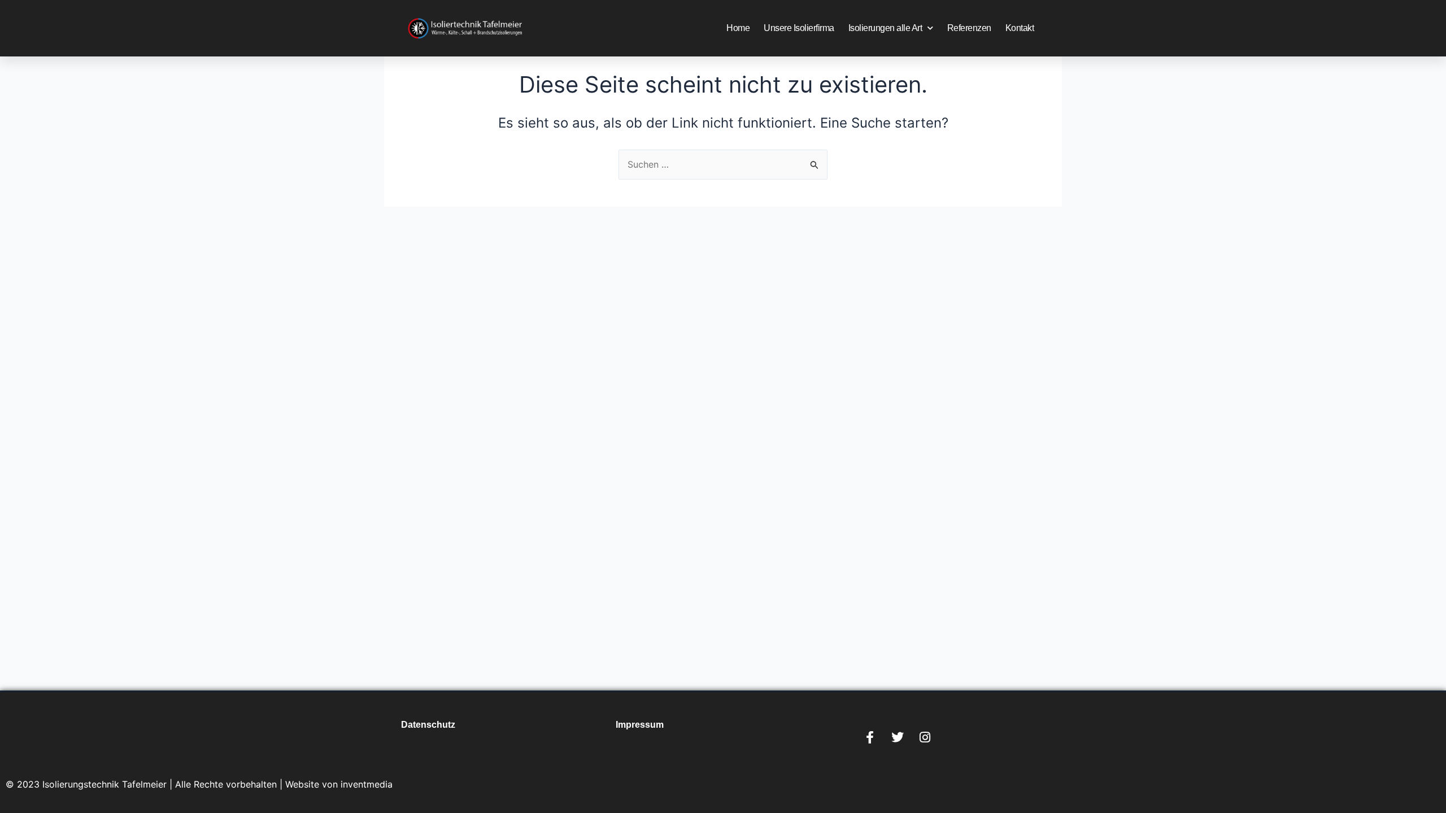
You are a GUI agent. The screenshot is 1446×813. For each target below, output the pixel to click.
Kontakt (1019, 28)
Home (738, 28)
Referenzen (969, 28)
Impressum (640, 724)
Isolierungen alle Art (885, 28)
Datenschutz (428, 724)
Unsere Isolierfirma (799, 28)
